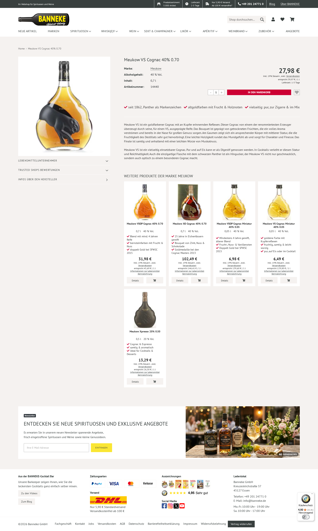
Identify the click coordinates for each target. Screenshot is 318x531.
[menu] (159, 31)
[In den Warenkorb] (154, 280)
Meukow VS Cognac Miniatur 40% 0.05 (279, 225)
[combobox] (246, 19)
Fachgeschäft (63, 523)
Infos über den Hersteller (37, 179)
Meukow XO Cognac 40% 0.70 (189, 223)
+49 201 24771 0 (255, 496)
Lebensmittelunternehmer (37, 160)
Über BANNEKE (290, 4)
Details (135, 280)
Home (21, 48)
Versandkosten (293, 76)
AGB (122, 523)
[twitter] (176, 507)
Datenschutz (136, 523)
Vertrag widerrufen (241, 524)
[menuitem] (26, 31)
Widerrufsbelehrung (213, 523)
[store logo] (43, 19)
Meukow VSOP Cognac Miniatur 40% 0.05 (234, 225)
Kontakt (80, 523)
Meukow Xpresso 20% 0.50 (145, 331)
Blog (272, 4)
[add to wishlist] (282, 19)
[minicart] (292, 19)
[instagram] (170, 507)
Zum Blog (26, 501)
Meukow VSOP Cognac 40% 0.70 (145, 223)
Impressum (190, 523)
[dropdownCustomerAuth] (273, 19)
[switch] (306, 517)
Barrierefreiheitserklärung (164, 523)
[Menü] (312, 494)
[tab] (64, 160)
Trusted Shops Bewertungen (39, 170)
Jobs (91, 523)
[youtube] (182, 507)
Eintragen (101, 447)
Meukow (156, 68)
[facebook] (164, 507)
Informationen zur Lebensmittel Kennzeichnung (145, 272)
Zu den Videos (29, 493)
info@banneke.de (254, 500)
